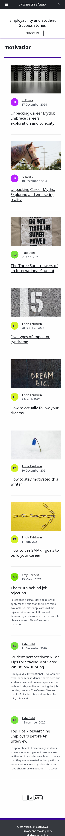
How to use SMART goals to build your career (35, 553)
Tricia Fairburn (32, 324)
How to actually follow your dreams (35, 410)
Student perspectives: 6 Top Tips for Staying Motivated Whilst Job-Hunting (35, 662)
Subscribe (32, 33)
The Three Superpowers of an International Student (34, 268)
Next (38, 797)
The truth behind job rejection (29, 590)
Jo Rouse (27, 100)
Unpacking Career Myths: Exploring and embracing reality (33, 194)
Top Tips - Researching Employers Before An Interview (30, 736)
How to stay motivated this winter (34, 481)
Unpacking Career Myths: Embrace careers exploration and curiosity (33, 118)
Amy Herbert (30, 575)
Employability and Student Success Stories (32, 23)
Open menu (6, 4)
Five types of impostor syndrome (30, 339)
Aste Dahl (28, 253)
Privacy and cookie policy (37, 831)
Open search (59, 4)
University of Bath (33, 4)
